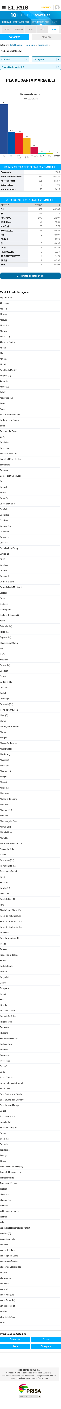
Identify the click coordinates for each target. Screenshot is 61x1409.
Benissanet (5, 448)
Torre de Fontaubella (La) (11, 1166)
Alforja (3, 348)
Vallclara (4, 1205)
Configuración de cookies (46, 1376)
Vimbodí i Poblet (7, 1306)
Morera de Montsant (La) (11, 843)
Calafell (3, 509)
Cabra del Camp (7, 503)
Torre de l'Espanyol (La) (10, 1172)
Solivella (4, 1144)
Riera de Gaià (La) (8, 1016)
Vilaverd (3, 1289)
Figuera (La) (5, 637)
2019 (7, 29)
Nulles (3, 854)
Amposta (4, 381)
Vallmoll (3, 1217)
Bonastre (4, 470)
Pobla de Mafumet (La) (10, 916)
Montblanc (5, 793)
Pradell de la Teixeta (9, 955)
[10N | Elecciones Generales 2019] (30, 15)
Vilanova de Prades (9, 1261)
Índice (40, 1378)
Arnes (2, 403)
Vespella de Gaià (7, 1239)
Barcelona (15, 1339)
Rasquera (4, 988)
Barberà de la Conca (9, 420)
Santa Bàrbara (6, 1077)
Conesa (3, 570)
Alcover (3, 320)
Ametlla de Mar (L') (8, 370)
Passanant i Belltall (8, 871)
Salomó (3, 1066)
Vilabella (4, 1244)
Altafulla (3, 364)
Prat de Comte (6, 966)
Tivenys (3, 1155)
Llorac (3, 721)
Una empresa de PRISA (29, 1388)
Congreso (14, 37)
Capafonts (4, 531)
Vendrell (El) (5, 1233)
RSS (46, 1378)
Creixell (3, 593)
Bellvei (3, 437)
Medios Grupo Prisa (29, 1396)
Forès (2, 654)
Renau (3, 994)
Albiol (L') (4, 309)
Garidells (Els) (6, 682)
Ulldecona (4, 1194)
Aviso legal (47, 1373)
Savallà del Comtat (8, 1116)
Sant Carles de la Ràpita (11, 1094)
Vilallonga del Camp (9, 1256)
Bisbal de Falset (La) (9, 453)
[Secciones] (4, 7)
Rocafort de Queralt (9, 1038)
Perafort (4, 882)
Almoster (4, 359)
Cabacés (4, 498)
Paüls (2, 877)
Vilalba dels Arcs (7, 1250)
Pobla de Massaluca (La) (11, 921)
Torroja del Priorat (8, 1183)
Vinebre (3, 1311)
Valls (2, 1222)
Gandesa (4, 671)
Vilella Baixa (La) (7, 1300)
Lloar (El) (4, 715)
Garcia (3, 676)
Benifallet (4, 442)
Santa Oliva (5, 1088)
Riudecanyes (6, 1022)
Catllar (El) (4, 554)
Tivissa (3, 1161)
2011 (54, 29)
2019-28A (19, 29)
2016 (30, 29)
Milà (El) (3, 776)
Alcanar (3, 314)
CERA (2, 559)
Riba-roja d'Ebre (7, 1010)
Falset (2, 620)
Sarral (3, 1111)
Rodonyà (4, 1049)
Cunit (2, 598)
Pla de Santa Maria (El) (10, 910)
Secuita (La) (5, 1122)
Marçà (3, 732)
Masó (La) (4, 760)
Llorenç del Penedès (9, 726)
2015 (42, 29)
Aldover (3, 331)
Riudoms (4, 1033)
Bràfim (3, 492)
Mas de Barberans (8, 743)
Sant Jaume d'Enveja (9, 1105)
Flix (1, 648)
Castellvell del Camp (9, 548)
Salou (2, 1072)
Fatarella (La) (6, 626)
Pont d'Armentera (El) (10, 938)
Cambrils (4, 520)
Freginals (4, 659)
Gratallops (4, 698)
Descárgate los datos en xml (30, 275)
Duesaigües (5, 609)
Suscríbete (46, 7)
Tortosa (3, 1189)
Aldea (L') (4, 325)
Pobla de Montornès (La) (11, 927)
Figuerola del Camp (9, 643)
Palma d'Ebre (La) (8, 866)
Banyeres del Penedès (10, 414)
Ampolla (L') (5, 375)
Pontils (3, 944)
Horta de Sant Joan (9, 710)
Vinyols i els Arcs (7, 1317)
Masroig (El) (5, 771)
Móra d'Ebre (5, 827)
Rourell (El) (5, 1061)
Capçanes (4, 537)
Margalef (4, 737)
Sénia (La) (4, 1139)
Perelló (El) (5, 888)
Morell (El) (4, 838)
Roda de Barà (6, 1044)
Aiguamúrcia (6, 297)
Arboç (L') (4, 387)
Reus (2, 999)
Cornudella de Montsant (11, 587)
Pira (2, 905)
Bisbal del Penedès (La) (10, 459)
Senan (3, 1133)
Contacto (10, 1373)
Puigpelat (4, 977)
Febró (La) (4, 632)
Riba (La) (4, 1005)
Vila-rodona (5, 1278)
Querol (3, 983)
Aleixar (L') (5, 336)
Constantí (4, 576)
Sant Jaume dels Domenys (12, 1100)
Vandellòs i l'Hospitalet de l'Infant (15, 1228)
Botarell (3, 487)
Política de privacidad (11, 1376)
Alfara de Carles (7, 342)
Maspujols (4, 765)
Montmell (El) (6, 810)
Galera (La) (5, 665)
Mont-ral (4, 815)
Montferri (4, 804)
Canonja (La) (6, 526)
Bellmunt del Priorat (9, 431)
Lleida (15, 1346)
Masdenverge (6, 749)
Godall (3, 693)
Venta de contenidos (23, 1373)
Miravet (3, 782)
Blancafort (5, 464)
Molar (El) (4, 788)
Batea (2, 426)
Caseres (3, 542)
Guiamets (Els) (6, 704)
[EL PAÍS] (18, 7)
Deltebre (4, 604)
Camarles (4, 515)
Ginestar (4, 687)
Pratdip (3, 971)
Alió (1, 353)
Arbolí (2, 392)
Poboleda (4, 932)
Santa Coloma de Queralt (11, 1083)
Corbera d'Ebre (7, 581)
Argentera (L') (6, 398)
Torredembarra (7, 1178)
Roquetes (4, 1055)
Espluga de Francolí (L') (10, 615)
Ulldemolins (5, 1200)
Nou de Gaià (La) (7, 849)
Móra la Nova (6, 832)
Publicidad (37, 1373)
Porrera (3, 949)
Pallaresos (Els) (7, 860)
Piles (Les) (4, 893)
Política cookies (27, 1376)
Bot (1, 481)
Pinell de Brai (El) (7, 899)
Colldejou (4, 565)
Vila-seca (4, 1283)
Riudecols (4, 1027)
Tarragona (5, 1150)
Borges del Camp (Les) (10, 476)
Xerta (2, 1322)
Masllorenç (5, 754)
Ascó (2, 409)
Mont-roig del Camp (9, 821)
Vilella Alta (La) (7, 1294)
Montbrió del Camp (8, 799)
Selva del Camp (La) (9, 1127)
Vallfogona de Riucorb (10, 1211)
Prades (3, 960)
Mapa (54, 22)
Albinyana (4, 303)
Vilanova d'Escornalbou (10, 1267)
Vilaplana (4, 1272)
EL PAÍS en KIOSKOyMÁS (26, 1378)
